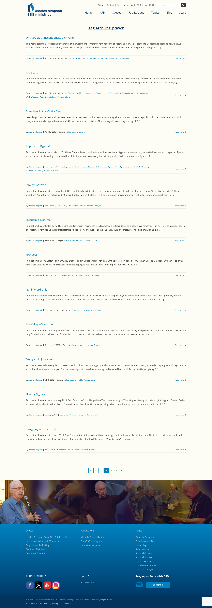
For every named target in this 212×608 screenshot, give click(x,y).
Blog (169, 12)
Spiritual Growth (74, 58)
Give (119, 5)
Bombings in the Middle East (43, 111)
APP (102, 12)
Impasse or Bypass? (38, 146)
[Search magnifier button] (183, 5)
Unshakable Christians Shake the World (50, 37)
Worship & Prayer (122, 58)
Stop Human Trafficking (37, 545)
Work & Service (32, 97)
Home (89, 12)
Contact (110, 5)
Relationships (115, 93)
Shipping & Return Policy (61, 603)
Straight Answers (36, 185)
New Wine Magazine (91, 545)
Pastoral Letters (102, 93)
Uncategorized (142, 93)
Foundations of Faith (76, 93)
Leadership (90, 93)
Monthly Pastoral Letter (92, 537)
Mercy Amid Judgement (40, 359)
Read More (179, 58)
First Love (31, 254)
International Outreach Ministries (42, 541)
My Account (129, 5)
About (101, 5)
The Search (32, 72)
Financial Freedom (145, 537)
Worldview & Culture (105, 58)
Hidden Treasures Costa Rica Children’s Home (48, 537)
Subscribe (158, 584)
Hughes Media (106, 599)
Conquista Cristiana (35, 553)
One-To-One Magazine (92, 541)
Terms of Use (44, 603)
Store (182, 12)
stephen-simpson (35, 58)
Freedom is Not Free (38, 219)
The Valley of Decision (39, 324)
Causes (116, 12)
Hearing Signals (35, 394)
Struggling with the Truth (41, 429)
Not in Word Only (36, 289)
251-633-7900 (88, 582)
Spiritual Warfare (89, 58)
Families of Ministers (36, 549)
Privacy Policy (31, 603)
